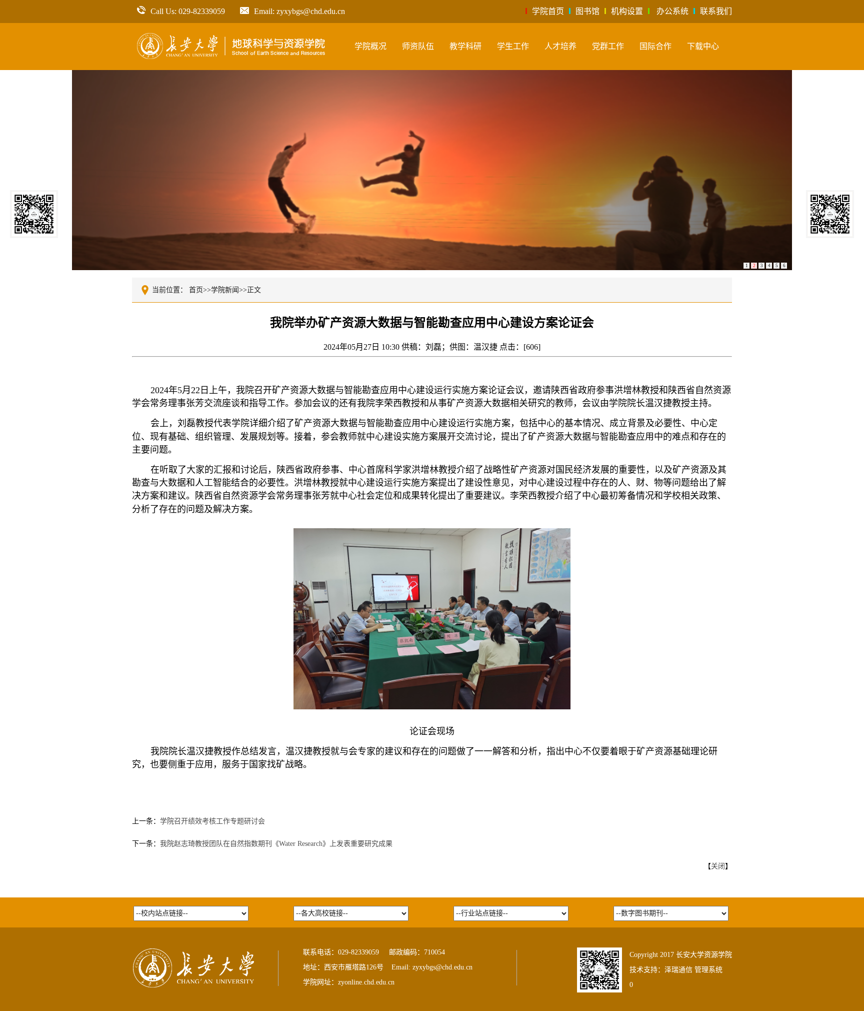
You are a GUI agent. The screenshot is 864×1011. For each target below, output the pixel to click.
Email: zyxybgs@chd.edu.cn (299, 11)
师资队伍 (418, 46)
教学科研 (466, 46)
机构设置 (627, 11)
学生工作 (513, 46)
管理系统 (708, 969)
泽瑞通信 (678, 969)
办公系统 (672, 11)
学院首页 (548, 11)
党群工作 (608, 46)
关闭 (718, 866)
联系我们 (716, 11)
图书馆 (588, 11)
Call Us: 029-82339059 (187, 11)
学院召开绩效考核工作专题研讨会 (212, 821)
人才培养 (560, 46)
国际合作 (656, 46)
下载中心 (703, 46)
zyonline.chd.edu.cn (366, 982)
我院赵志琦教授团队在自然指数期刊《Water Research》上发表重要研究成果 (276, 843)
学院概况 (370, 46)
